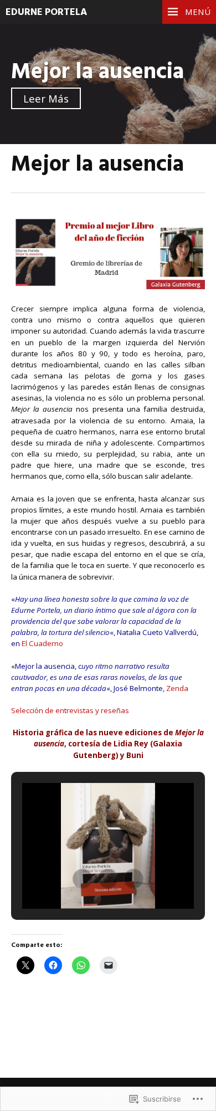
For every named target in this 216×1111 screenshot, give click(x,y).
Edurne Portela (46, 12)
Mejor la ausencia (97, 72)
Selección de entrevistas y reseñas (70, 710)
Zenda (177, 688)
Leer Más (46, 98)
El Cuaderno (42, 643)
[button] (82, 879)
